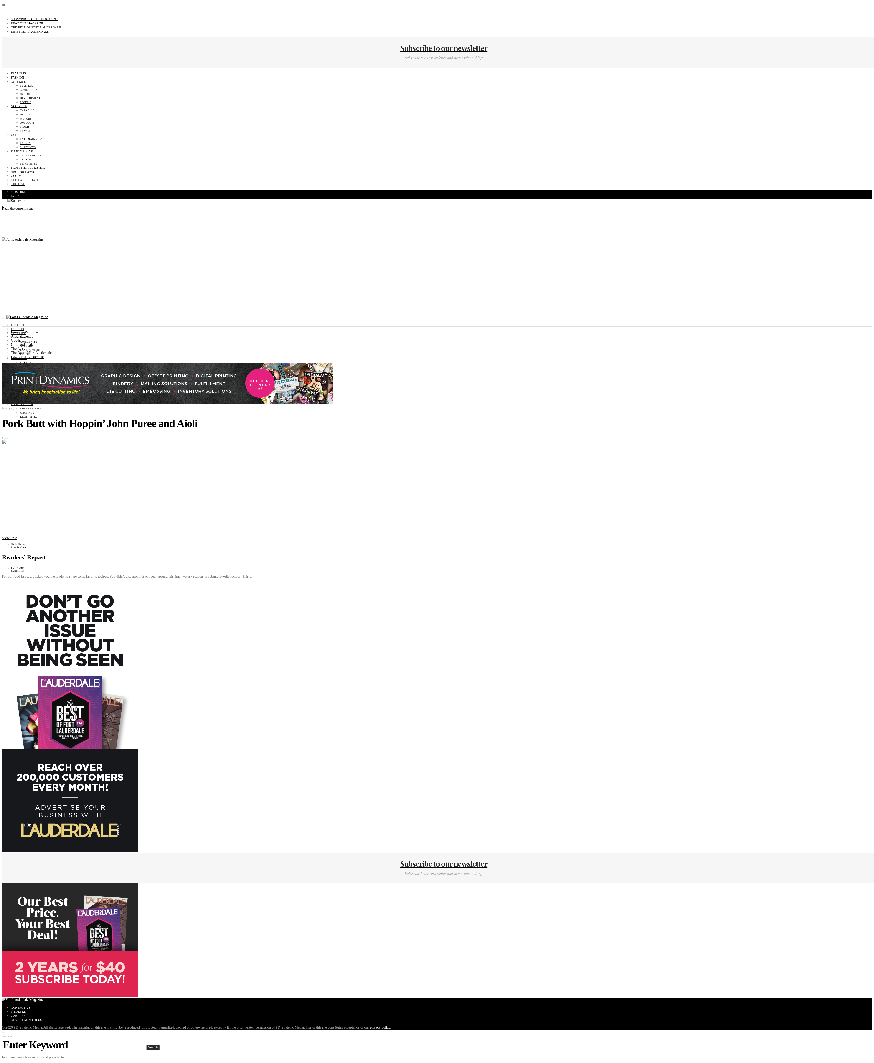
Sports (25, 126)
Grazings (27, 159)
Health (25, 114)
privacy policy (380, 1027)
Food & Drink (22, 151)
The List (18, 184)
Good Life (19, 106)
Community (28, 90)
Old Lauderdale (25, 180)
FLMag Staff (17, 570)
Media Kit (19, 1011)
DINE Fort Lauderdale (30, 31)
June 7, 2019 (18, 568)
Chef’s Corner (30, 155)
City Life (18, 81)
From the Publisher (28, 167)
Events (25, 143)
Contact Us (20, 1007)
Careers (18, 1015)
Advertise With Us (26, 1020)
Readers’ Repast (23, 557)
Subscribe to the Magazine (34, 19)
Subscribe (18, 192)
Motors (25, 118)
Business (26, 85)
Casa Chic (27, 110)
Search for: (7, 1036)
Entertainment (31, 139)
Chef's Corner (18, 544)
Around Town (22, 171)
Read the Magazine (27, 23)
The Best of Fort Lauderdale (36, 27)
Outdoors (27, 122)
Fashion (17, 77)
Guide (15, 135)
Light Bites (28, 163)
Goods (16, 176)
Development (30, 98)
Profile (25, 102)
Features (19, 73)
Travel (25, 131)
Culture (26, 94)
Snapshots (28, 147)
